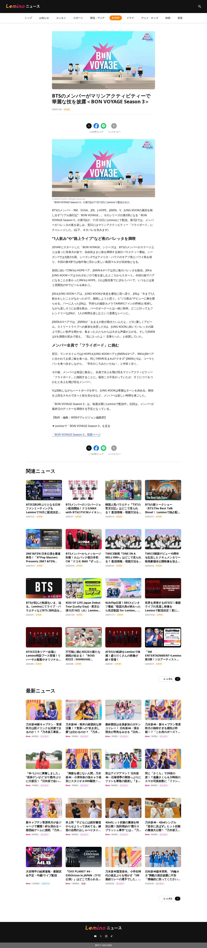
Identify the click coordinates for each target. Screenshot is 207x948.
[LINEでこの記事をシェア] (103, 126)
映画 (167, 18)
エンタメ (61, 18)
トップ (28, 18)
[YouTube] (95, 936)
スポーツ (78, 18)
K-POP (115, 18)
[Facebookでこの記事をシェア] (96, 126)
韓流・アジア (97, 18)
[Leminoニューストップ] (23, 6)
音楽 (180, 18)
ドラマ (130, 18)
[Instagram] (106, 936)
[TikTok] (111, 936)
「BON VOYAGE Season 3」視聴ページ (76, 434)
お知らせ (44, 18)
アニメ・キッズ (149, 18)
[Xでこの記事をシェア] (89, 126)
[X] (101, 936)
